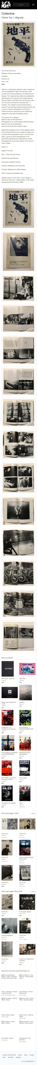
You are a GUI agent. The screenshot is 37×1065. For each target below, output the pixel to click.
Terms (4, 1057)
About (25, 1055)
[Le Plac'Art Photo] (6, 5)
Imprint (20, 1055)
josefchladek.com (30, 1061)
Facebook (10, 1057)
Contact (32, 1055)
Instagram (18, 1057)
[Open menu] (33, 5)
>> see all (32, 813)
